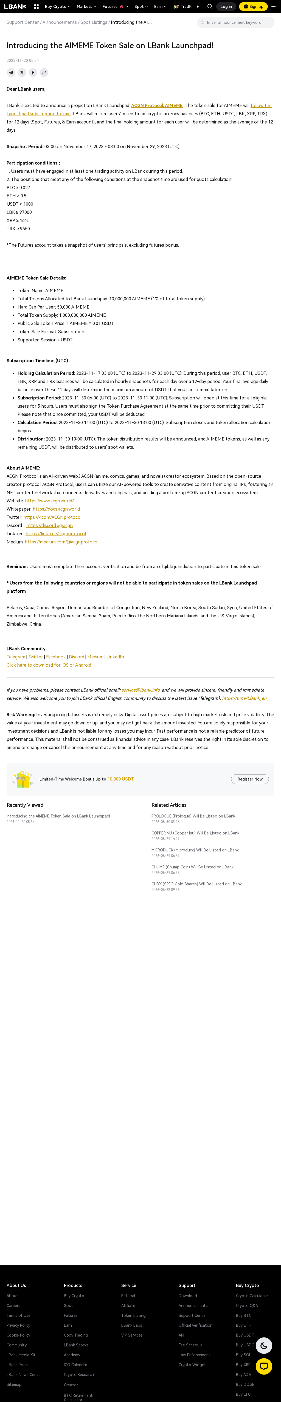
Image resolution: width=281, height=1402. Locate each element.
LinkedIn (115, 657)
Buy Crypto (58, 6)
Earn (160, 6)
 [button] (268, 22)
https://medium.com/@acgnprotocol (62, 542)
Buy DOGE (245, 1384)
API (181, 1335)
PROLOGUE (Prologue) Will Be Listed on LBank (193, 816)
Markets (87, 6)
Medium (95, 657)
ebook (59, 657)
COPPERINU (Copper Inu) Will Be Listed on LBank (195, 833)
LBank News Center (24, 1374)
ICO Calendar (75, 1365)
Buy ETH (243, 1325)
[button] (195, 6)
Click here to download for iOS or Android (49, 665)
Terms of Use (18, 1315)
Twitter (35, 657)
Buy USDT (245, 1335)
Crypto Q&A (247, 1305)
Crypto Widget (192, 1365)
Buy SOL (243, 1355)
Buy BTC (243, 1315)
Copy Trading (76, 1335)
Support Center (23, 22)
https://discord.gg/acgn (49, 525)
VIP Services (132, 1335)
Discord (76, 657)
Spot (141, 6)
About (12, 1296)
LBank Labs (131, 1325)
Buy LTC (243, 1394)
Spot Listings (93, 22)
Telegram (16, 657)
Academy (72, 1355)
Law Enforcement (194, 1355)
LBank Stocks (76, 1345)
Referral (128, 1296)
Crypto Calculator (252, 1296)
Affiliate (128, 1305)
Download (188, 1296)
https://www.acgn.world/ (49, 500)
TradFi (186, 6)
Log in (226, 6)
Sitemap (14, 1384)
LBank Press (17, 1365)
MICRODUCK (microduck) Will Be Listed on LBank (195, 850)
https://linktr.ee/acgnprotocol (56, 533)
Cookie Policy (18, 1335)
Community (17, 1345)
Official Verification (195, 1325)
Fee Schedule (191, 1345)
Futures (116, 6)
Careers (13, 1305)
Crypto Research (79, 1374)
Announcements (60, 22)
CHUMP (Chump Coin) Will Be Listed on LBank (192, 867)
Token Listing (133, 1315)
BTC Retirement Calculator (78, 1397)
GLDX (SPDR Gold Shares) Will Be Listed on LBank (196, 884)
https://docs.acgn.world (56, 509)
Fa (48, 657)
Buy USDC (245, 1345)
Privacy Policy (18, 1325)
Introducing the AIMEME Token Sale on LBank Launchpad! (58, 816)
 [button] (210, 7)
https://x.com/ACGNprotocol (52, 517)
